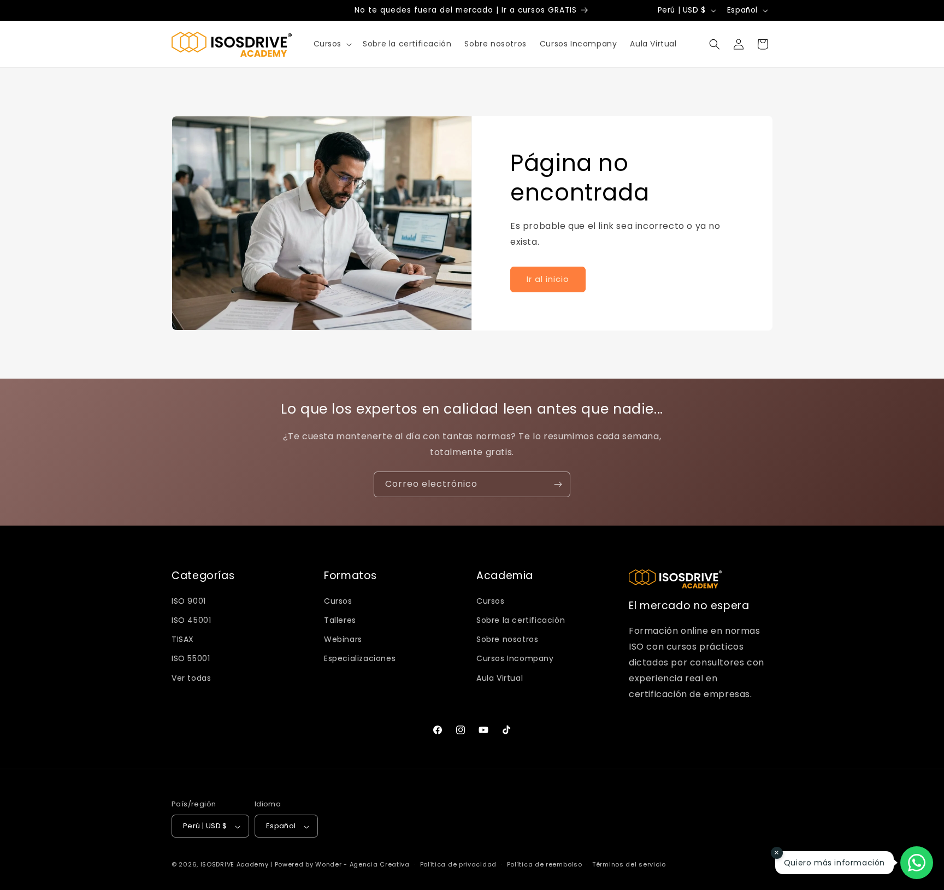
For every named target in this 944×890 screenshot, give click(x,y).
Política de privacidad (458, 864)
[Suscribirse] (558, 484)
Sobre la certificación (520, 620)
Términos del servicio (629, 864)
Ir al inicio (548, 279)
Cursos (338, 601)
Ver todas (191, 678)
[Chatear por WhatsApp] (916, 862)
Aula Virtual (499, 678)
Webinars (343, 639)
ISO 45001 (191, 620)
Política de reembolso (544, 864)
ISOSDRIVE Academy (234, 864)
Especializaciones (360, 658)
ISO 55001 (191, 658)
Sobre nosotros (507, 639)
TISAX (183, 639)
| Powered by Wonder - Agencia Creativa (340, 864)
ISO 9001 (189, 601)
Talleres (340, 620)
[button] (332, 43)
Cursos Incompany (515, 658)
